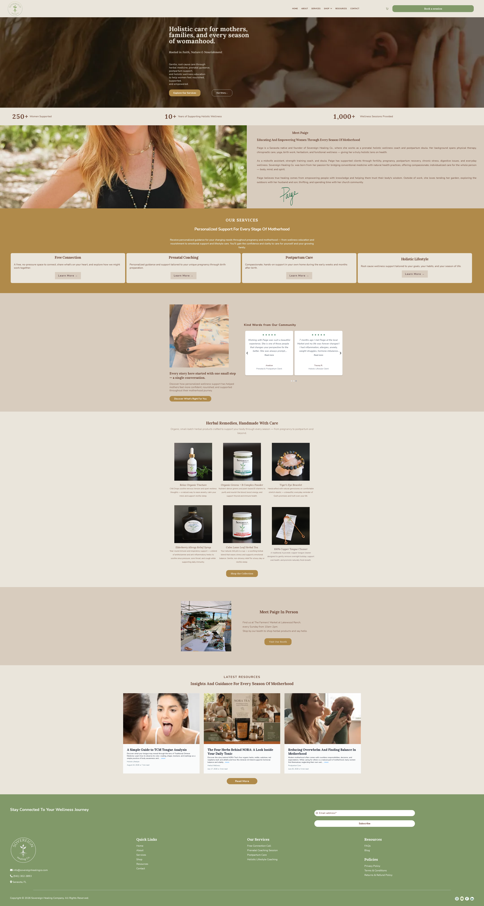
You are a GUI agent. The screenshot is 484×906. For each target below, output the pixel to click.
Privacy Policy (372, 866)
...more (162, 758)
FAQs (367, 846)
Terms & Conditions (375, 870)
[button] (161, 733)
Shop (139, 859)
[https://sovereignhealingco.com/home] (23, 8)
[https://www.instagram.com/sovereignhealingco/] (457, 899)
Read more (269, 355)
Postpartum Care (257, 855)
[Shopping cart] (387, 8)
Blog (367, 850)
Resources (142, 864)
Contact (140, 868)
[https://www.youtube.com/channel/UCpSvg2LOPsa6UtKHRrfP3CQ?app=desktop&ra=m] (462, 898)
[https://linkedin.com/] (472, 899)
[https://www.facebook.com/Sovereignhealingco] (467, 899)
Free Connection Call (259, 846)
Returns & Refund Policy (378, 875)
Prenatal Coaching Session (262, 850)
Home (139, 846)
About (139, 850)
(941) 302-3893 (22, 876)
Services (141, 855)
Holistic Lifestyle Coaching (262, 859)
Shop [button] (327, 8)
